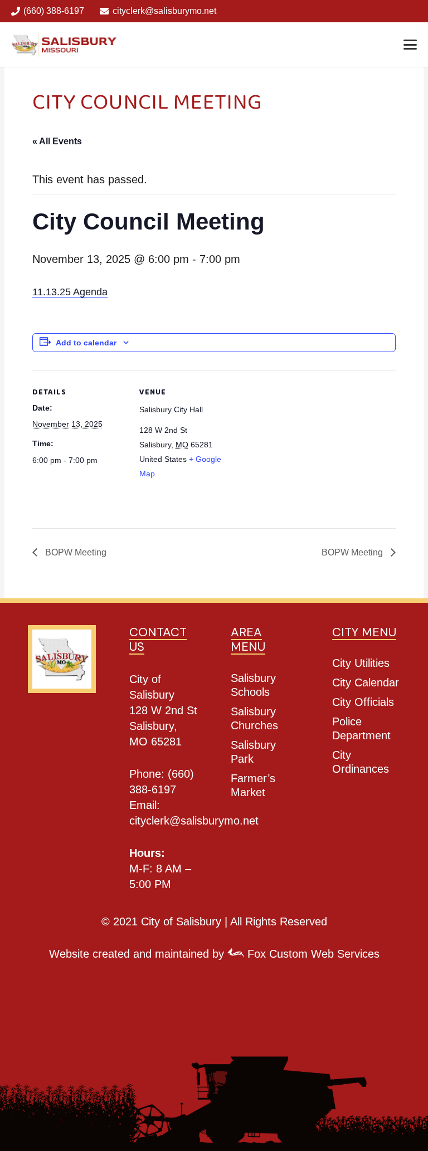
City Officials (363, 702)
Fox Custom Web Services (312, 954)
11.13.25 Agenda (70, 291)
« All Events (57, 141)
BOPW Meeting (74, 552)
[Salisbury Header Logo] (65, 44)
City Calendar (365, 682)
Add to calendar (86, 342)
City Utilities (361, 663)
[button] (410, 44)
